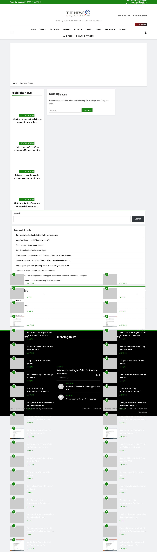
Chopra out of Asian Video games (136, 4)
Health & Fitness (85, 36)
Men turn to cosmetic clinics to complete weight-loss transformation (27, 122)
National (54, 29)
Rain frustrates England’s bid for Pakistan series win (136, 8)
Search (16, 213)
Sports (67, 29)
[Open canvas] (11, 32)
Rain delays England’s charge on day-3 (138, 6)
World (43, 29)
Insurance (110, 29)
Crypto (78, 29)
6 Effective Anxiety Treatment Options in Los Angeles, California (27, 206)
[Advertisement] (78, 63)
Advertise (143, 409)
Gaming (122, 29)
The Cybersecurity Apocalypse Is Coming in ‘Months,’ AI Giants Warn (43, 255)
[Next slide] (145, 1)
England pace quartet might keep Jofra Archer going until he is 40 (42, 265)
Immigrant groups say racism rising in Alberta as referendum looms (43, 260)
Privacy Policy (111, 409)
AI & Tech (67, 36)
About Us (86, 409)
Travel (89, 29)
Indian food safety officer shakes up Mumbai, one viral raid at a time (27, 150)
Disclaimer (142, 412)
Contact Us (97, 409)
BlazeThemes (47, 409)
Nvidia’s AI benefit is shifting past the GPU (138, 2)
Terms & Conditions (127, 409)
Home (33, 29)
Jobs (98, 29)
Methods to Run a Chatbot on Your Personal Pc (35, 271)
